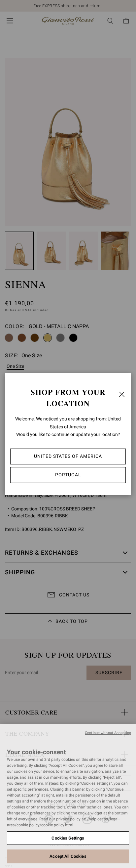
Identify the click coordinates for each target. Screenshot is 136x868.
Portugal (68, 474)
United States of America (68, 456)
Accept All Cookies (68, 856)
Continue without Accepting (108, 733)
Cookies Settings (67, 838)
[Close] (122, 394)
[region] (68, 796)
